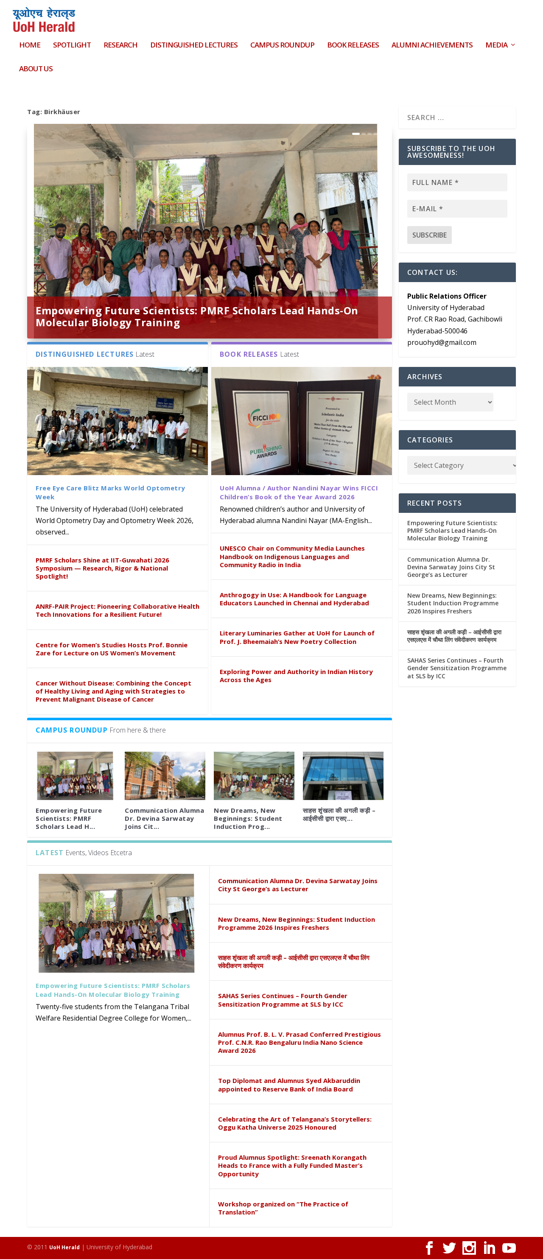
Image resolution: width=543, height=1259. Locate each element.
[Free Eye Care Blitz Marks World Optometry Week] (117, 421)
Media (496, 46)
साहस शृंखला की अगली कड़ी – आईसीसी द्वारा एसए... (339, 814)
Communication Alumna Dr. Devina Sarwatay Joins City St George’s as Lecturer (298, 884)
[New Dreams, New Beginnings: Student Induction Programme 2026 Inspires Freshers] (254, 776)
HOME (29, 46)
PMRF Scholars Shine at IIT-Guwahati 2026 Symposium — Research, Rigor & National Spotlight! (102, 568)
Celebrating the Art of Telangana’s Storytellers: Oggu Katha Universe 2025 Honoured (295, 1123)
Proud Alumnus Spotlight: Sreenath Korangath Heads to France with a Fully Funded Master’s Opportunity (292, 1165)
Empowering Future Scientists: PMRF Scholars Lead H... (69, 818)
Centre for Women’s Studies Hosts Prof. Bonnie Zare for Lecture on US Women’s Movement (112, 649)
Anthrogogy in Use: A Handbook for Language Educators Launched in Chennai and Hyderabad (294, 598)
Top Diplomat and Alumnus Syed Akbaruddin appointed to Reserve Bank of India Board (289, 1084)
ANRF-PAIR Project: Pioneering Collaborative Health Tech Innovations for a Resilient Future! (117, 610)
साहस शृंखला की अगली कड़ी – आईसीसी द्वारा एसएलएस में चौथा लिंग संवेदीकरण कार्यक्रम (293, 961)
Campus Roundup (282, 46)
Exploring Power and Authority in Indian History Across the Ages (296, 675)
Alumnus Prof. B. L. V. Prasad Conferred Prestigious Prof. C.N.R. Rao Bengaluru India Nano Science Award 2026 (299, 1042)
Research (120, 46)
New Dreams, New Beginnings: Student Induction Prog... (248, 818)
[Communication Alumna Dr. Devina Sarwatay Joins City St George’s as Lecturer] (165, 776)
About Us (36, 69)
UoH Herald (64, 1247)
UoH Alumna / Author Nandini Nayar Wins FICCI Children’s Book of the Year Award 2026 (299, 492)
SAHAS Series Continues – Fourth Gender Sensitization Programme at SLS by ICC (282, 999)
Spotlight (72, 46)
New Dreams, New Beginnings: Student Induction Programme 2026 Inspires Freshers (296, 923)
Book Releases (353, 46)
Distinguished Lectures (194, 46)
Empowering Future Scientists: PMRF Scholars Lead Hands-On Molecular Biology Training (197, 316)
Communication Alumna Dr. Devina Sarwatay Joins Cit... (164, 818)
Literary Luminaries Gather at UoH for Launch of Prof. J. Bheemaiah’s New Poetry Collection (297, 637)
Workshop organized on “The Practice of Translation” (283, 1208)
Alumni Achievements (432, 46)
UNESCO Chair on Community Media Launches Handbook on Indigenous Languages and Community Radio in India (292, 556)
